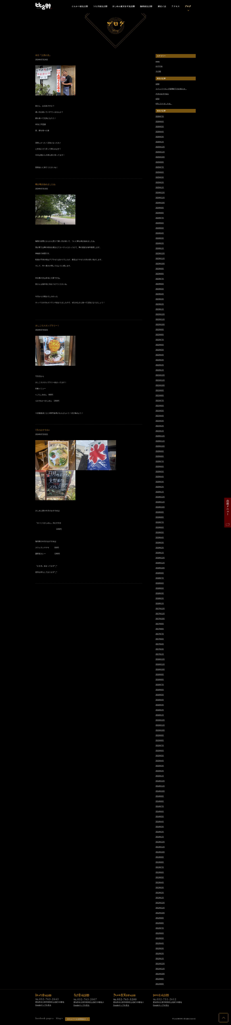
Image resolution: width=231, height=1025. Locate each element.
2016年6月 (160, 690)
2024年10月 (160, 203)
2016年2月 (160, 710)
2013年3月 (160, 888)
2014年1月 (160, 837)
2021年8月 (160, 395)
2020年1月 (160, 492)
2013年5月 (160, 877)
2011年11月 (160, 969)
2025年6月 (160, 172)
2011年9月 (160, 979)
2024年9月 (160, 208)
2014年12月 (160, 781)
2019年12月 (160, 497)
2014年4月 (160, 822)
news (158, 61)
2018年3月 (160, 593)
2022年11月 (160, 319)
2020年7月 (160, 461)
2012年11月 (160, 908)
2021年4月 (160, 416)
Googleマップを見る (43, 1005)
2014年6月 (160, 811)
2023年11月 (160, 259)
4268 (157, 84)
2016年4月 (160, 700)
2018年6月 (160, 583)
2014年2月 (160, 832)
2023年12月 (160, 253)
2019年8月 (160, 517)
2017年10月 (160, 619)
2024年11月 (160, 198)
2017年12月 (160, 609)
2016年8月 (160, 680)
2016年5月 (160, 695)
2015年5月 (160, 756)
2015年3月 (160, 766)
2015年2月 (160, 771)
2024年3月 (160, 238)
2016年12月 (160, 659)
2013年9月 (160, 857)
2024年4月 (160, 233)
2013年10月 (160, 852)
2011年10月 (160, 974)
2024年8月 (160, 213)
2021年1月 (160, 431)
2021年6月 (160, 406)
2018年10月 (160, 568)
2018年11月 (160, 563)
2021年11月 (160, 380)
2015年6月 (160, 751)
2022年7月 (160, 340)
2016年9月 (160, 674)
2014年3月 (160, 827)
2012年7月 (160, 928)
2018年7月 (160, 578)
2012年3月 (160, 948)
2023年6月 (160, 284)
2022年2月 (160, 365)
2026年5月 (160, 127)
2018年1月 (160, 603)
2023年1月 (160, 309)
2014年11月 (160, 786)
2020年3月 (160, 482)
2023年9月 (160, 269)
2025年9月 (160, 162)
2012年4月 (160, 943)
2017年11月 (160, 614)
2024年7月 (160, 218)
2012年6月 (160, 933)
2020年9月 (160, 451)
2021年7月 (160, 401)
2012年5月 (160, 938)
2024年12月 (160, 193)
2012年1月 (160, 959)
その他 (158, 71)
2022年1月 (160, 370)
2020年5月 (160, 472)
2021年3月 (160, 421)
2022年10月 (160, 324)
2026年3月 (160, 137)
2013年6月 (160, 872)
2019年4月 (160, 538)
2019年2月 (160, 548)
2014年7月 (160, 806)
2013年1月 (160, 898)
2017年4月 (160, 644)
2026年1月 (160, 142)
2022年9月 (160, 330)
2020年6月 (160, 467)
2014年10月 (160, 791)
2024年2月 (160, 243)
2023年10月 (160, 264)
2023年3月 (160, 299)
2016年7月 (160, 685)
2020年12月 (160, 436)
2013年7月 (160, 867)
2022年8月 (160, 335)
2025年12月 (160, 147)
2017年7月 (160, 634)
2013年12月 (160, 842)
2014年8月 (160, 801)
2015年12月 (160, 720)
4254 (157, 99)
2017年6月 (160, 639)
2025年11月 (160, 152)
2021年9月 (160, 390)
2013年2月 (160, 893)
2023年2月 (160, 304)
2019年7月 (160, 522)
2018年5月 (160, 588)
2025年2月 (160, 182)
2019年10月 (160, 507)
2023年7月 (160, 279)
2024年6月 (160, 223)
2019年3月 (160, 543)
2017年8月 (160, 629)
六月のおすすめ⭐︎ (162, 94)
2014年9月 (160, 796)
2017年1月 (160, 654)
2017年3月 (160, 649)
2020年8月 (160, 456)
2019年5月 (160, 532)
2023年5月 (160, 289)
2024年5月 (160, 228)
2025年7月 (160, 167)
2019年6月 (160, 527)
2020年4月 (160, 477)
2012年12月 (160, 903)
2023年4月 (160, 294)
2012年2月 (160, 954)
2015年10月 (160, 730)
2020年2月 (160, 487)
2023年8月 (160, 274)
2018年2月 (160, 598)
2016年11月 (160, 664)
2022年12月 (160, 314)
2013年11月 (160, 847)
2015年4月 (160, 761)
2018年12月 (160, 558)
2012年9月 (160, 918)
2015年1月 (160, 776)
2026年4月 (160, 132)
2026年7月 (160, 116)
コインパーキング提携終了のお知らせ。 (171, 89)
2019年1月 (160, 553)
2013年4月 (160, 882)
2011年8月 (160, 984)
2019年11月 (160, 502)
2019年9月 (160, 512)
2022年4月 (160, 355)
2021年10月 (160, 385)
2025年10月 (160, 157)
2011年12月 (160, 964)
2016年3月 (160, 705)
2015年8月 (160, 740)
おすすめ (159, 66)
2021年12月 (160, 375)
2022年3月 (160, 360)
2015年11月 (160, 725)
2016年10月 (160, 669)
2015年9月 (160, 735)
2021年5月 (160, 411)
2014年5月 (160, 817)
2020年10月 (160, 446)
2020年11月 (160, 441)
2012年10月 (160, 913)
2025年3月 (160, 177)
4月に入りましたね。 (164, 104)
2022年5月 (160, 350)
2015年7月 (160, 746)
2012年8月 (160, 923)
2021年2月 (160, 426)
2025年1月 (160, 187)
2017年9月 (160, 624)
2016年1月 (160, 715)
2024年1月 (160, 248)
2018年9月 (160, 573)
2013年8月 (160, 862)
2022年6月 (160, 345)
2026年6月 (160, 122)
